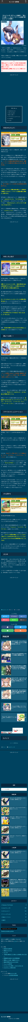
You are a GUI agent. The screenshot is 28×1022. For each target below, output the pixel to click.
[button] (25, 789)
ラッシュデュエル (14, 914)
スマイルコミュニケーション (14, 116)
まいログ (6, 952)
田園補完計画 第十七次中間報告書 (12, 958)
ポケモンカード (14, 911)
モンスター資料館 (14, 2)
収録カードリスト (14, 917)
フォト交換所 (17, 609)
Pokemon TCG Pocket (14, 905)
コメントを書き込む (14, 743)
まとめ (10, 120)
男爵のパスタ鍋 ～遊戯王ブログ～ (12, 960)
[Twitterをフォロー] (20, 627)
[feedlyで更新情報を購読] (7, 630)
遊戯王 (14, 920)
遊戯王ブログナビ (8, 950)
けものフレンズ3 (5, 609)
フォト (12, 609)
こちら (15, 941)
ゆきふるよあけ (12, 112)
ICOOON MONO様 (13, 975)
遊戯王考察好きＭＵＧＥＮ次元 (11, 962)
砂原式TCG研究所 (8, 948)
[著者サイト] (7, 627)
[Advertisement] (14, 8)
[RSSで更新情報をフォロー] (20, 630)
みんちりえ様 (13, 973)
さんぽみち (11, 118)
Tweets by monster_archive (7, 931)
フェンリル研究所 (8, 964)
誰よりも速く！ (12, 114)
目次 (12, 108)
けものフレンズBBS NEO (10, 967)
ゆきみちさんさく (12, 110)
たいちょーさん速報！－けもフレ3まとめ (13, 965)
